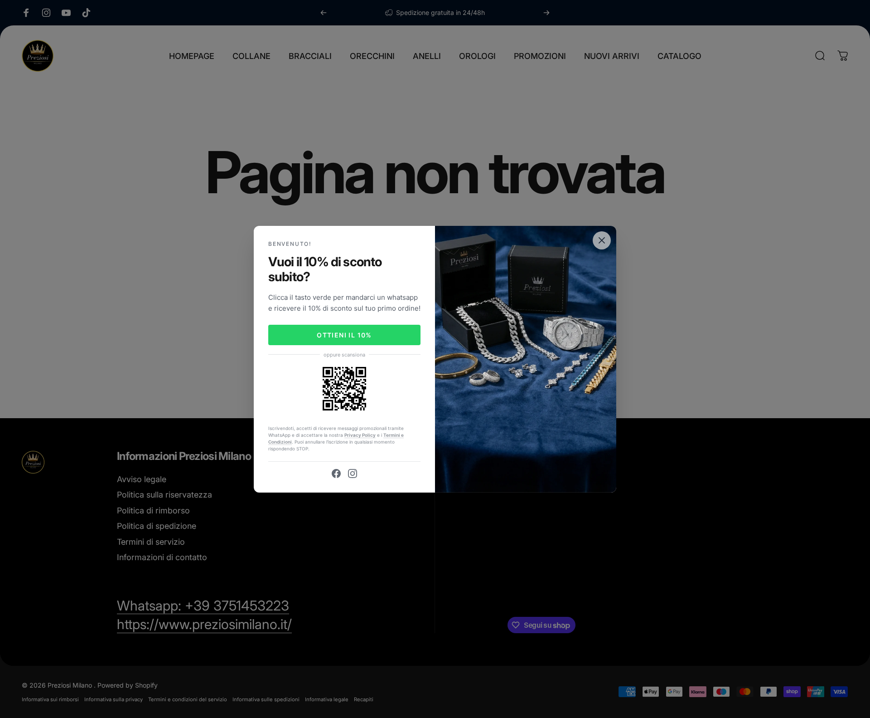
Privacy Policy (360, 435)
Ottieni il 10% (344, 335)
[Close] (602, 240)
